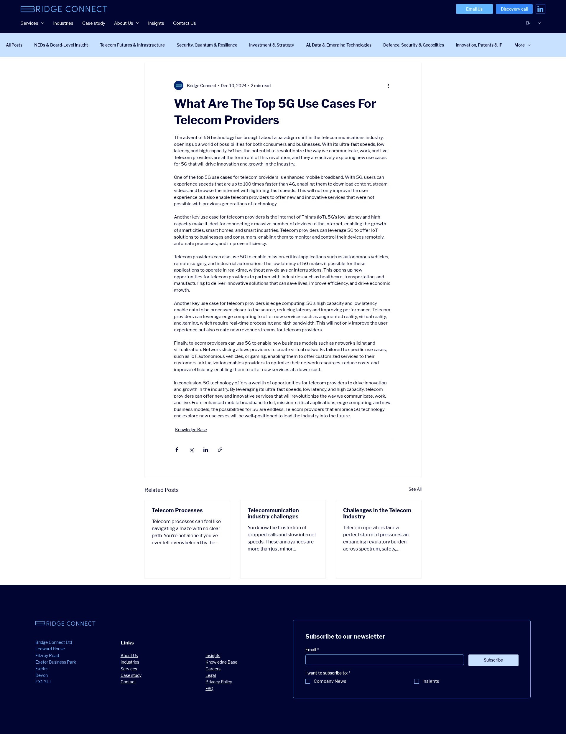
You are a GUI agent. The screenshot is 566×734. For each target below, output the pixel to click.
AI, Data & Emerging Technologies (338, 44)
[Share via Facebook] (177, 449)
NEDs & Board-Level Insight (61, 44)
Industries (130, 661)
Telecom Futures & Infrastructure (132, 44)
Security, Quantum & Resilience (207, 44)
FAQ (209, 688)
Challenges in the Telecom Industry (377, 513)
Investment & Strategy (271, 44)
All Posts (14, 44)
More (519, 44)
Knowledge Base (191, 429)
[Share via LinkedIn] (205, 449)
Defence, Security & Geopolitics (413, 44)
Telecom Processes (177, 510)
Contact (128, 681)
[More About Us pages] (137, 23)
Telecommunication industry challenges (273, 513)
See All (415, 489)
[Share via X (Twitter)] (191, 449)
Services (129, 668)
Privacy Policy (218, 681)
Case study (131, 675)
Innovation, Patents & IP (479, 44)
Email (312, 649)
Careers (213, 668)
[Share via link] (220, 449)
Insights (212, 655)
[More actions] (388, 85)
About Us (129, 655)
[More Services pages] (42, 23)
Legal (210, 675)
